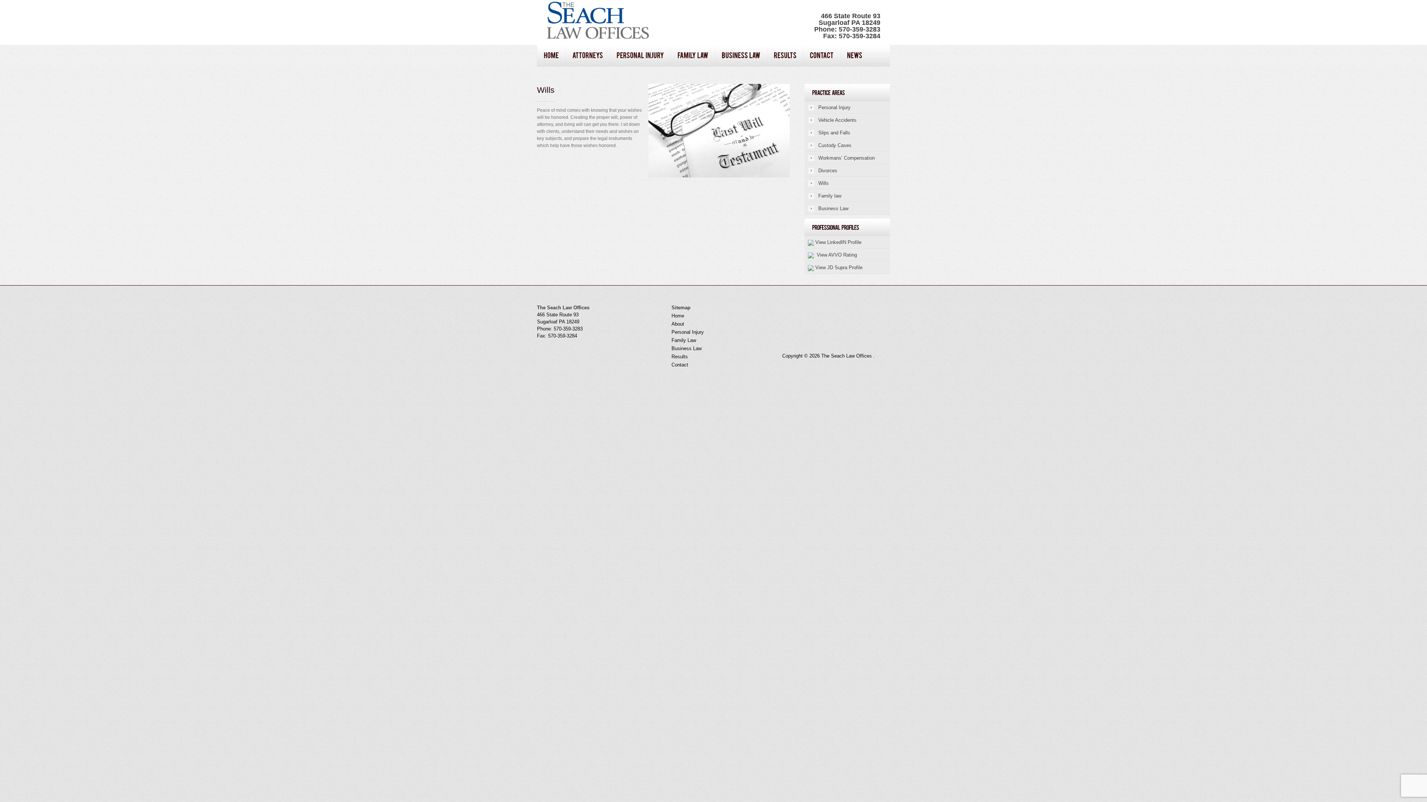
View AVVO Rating (835, 255)
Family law (829, 196)
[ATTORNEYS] (588, 55)
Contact (680, 365)
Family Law (684, 340)
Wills (823, 183)
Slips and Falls (834, 133)
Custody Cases (834, 145)
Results (680, 356)
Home (678, 316)
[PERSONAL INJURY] (640, 55)
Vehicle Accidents (837, 120)
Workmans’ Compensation (846, 158)
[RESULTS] (785, 55)
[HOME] (551, 55)
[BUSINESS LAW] (741, 55)
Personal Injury (834, 107)
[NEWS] (854, 55)
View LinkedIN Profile (837, 242)
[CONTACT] (821, 55)
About (678, 324)
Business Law (833, 208)
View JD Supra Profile (838, 267)
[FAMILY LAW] (693, 55)
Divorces (827, 170)
